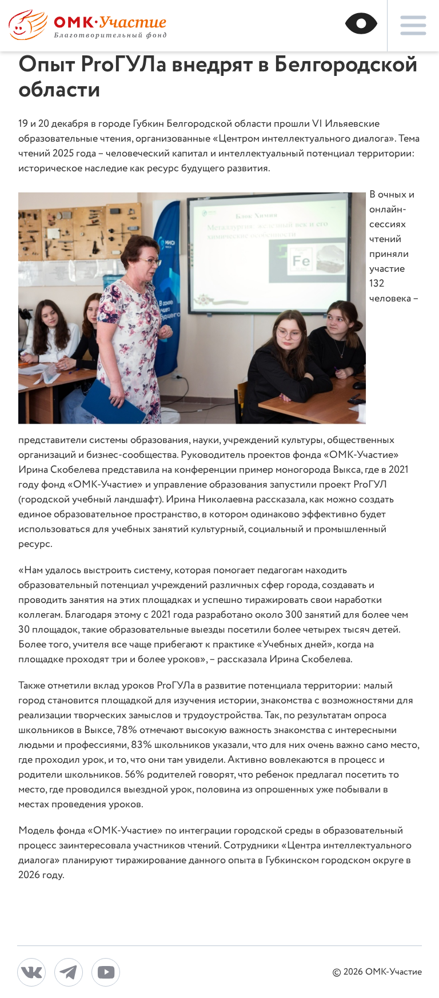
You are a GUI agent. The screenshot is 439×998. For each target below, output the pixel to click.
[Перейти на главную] (87, 37)
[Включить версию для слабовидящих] (361, 25)
